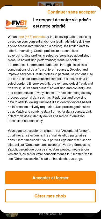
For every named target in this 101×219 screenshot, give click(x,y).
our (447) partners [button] (32, 36)
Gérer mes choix (50, 196)
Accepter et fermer (50, 178)
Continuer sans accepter (71, 12)
